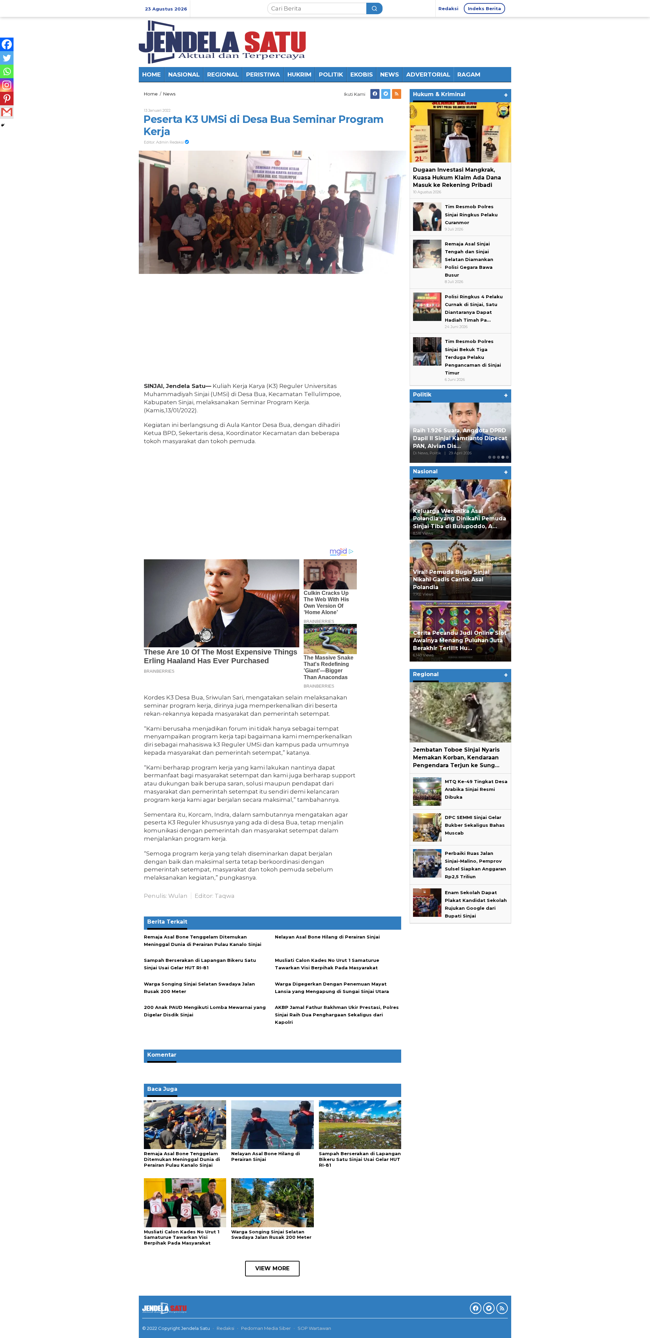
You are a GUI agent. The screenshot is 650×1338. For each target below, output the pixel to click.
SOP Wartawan (314, 1328)
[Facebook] (375, 94)
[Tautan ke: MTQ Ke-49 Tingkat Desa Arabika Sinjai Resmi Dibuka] (427, 790)
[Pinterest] (7, 98)
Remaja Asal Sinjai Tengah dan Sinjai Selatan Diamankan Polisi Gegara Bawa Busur (469, 259)
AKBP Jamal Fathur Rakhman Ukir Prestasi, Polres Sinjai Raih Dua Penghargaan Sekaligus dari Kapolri (337, 1015)
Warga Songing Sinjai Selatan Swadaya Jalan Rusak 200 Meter (271, 1234)
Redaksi (225, 1328)
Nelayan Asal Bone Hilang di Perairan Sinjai (327, 937)
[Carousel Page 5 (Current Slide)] (507, 457)
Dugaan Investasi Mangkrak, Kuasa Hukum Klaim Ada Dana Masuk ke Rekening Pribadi (457, 178)
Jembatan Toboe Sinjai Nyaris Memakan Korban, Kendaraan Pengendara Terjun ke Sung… (456, 758)
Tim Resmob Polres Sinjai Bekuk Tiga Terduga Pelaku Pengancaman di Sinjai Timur (473, 357)
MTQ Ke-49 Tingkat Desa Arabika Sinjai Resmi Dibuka (476, 789)
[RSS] (396, 94)
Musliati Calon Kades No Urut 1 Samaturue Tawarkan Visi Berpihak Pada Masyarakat (181, 1237)
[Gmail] (7, 112)
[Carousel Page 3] (498, 457)
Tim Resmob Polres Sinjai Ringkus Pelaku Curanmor (471, 214)
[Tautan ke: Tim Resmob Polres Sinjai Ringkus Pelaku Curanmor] (427, 216)
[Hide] (2, 125)
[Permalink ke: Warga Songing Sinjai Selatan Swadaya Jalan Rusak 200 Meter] (272, 1202)
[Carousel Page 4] (502, 457)
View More (272, 1268)
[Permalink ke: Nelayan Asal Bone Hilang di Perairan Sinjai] (272, 1124)
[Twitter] (385, 94)
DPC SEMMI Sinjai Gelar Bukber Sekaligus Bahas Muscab (475, 825)
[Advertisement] (250, 329)
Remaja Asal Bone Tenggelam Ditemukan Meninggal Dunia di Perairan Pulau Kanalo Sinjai (182, 1159)
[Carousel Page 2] (494, 457)
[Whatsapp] (7, 71)
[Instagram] (7, 85)
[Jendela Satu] (222, 41)
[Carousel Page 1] (489, 457)
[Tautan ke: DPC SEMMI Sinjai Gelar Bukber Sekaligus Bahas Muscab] (427, 826)
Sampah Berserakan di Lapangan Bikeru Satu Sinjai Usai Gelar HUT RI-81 (360, 1159)
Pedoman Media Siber (266, 1328)
